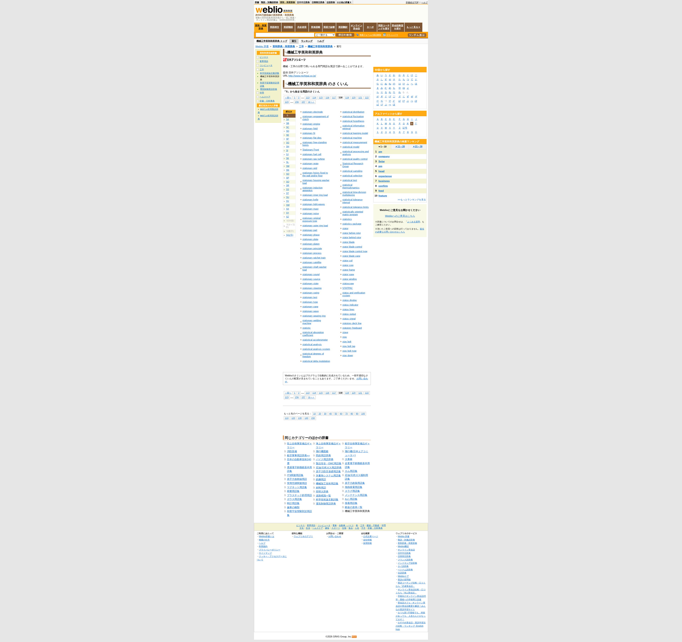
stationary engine (311, 124)
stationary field (310, 128)
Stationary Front (310, 149)
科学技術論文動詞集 (327, 499)
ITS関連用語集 (295, 475)
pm (380, 166)
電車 (334, 525)
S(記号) (289, 235)
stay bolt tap (348, 346)
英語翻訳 (343, 27)
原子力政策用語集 (355, 483)
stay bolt (346, 341)
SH (287, 146)
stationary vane (310, 306)
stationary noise (310, 213)
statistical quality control (354, 159)
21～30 (417, 146)
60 (341, 413)
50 (336, 413)
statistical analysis (312, 344)
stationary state (310, 283)
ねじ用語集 (351, 499)
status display (349, 300)
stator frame (348, 269)
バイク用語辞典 (324, 459)
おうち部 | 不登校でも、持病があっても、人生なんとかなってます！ (411, 615)
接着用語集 (351, 503)
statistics (347, 219)
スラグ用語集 (352, 491)
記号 (405, 128)
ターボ (370, 27)
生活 (308, 528)
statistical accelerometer (315, 340)
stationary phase (311, 234)
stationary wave (310, 311)
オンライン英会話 (356, 27)
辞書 (257, 2)
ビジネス (264, 57)
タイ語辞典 (403, 566)
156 (297, 102)
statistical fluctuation (353, 116)
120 (354, 97)
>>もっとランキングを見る (412, 199)
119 (347, 97)
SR (287, 185)
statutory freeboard (352, 328)
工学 (301, 46)
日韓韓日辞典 (318, 2)
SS (287, 189)
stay (344, 337)
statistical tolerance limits (355, 207)
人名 (357, 528)
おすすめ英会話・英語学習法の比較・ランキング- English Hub (411, 625)
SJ (287, 154)
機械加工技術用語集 (327, 483)
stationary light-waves (313, 204)
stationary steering (311, 288)
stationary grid (309, 168)
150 (313, 418)
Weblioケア (403, 576)
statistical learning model (355, 133)
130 (300, 418)
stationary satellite (311, 262)
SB (287, 123)
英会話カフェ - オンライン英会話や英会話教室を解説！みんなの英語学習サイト (411, 605)
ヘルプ (424, 2)
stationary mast (310, 209)
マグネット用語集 (297, 487)
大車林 (348, 459)
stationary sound (311, 274)
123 (287, 102)
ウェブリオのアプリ (303, 536)
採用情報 (367, 543)
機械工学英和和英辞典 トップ (271, 41)
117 (334, 97)
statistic (306, 328)
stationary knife (310, 199)
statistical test (349, 180)
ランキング (307, 41)
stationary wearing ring (314, 316)
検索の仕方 (264, 540)
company (384, 156)
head (381, 171)
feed (381, 190)
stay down (347, 355)
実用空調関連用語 (297, 483)
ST (287, 193)
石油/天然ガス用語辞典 (329, 467)
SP (287, 178)
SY (287, 213)
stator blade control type (354, 251)
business (384, 180)
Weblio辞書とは (266, 536)
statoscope (348, 283)
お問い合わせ (334, 536)
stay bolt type (349, 351)
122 (367, 97)
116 (327, 97)
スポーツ (335, 528)
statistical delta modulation (316, 361)
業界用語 (264, 61)
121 (360, 97)
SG (287, 142)
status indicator (350, 304)
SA (287, 119)
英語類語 (288, 27)
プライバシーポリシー (269, 550)
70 (346, 413)
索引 (294, 41)
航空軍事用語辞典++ (298, 455)
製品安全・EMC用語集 (328, 463)
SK (287, 158)
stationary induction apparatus (312, 189)
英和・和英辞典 (287, 2)
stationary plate (310, 239)
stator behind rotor (351, 237)
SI (287, 150)
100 (363, 413)
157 (303, 102)
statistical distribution (353, 112)
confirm (383, 185)
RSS (354, 637)
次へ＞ (311, 102)
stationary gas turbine (313, 159)
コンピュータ (266, 65)
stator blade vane (351, 256)
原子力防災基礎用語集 (328, 471)
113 (308, 97)
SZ (287, 217)
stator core (347, 265)
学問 (262, 93)
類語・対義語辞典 (269, 2)
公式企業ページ (370, 536)
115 (321, 97)
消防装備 (292, 451)
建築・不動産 (373, 525)
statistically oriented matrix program (352, 213)
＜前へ (288, 97)
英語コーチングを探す (384, 27)
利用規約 (263, 546)
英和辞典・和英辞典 (284, 46)
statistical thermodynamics (350, 186)
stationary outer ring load (315, 225)
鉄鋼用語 (321, 479)
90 (357, 413)
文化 (301, 528)
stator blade (348, 242)
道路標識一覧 (323, 495)
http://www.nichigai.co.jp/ (302, 75)
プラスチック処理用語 (299, 495)
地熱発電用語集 (353, 487)
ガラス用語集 (294, 499)
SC (287, 127)
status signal (349, 318)
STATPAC (347, 288)
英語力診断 (329, 27)
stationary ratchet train (314, 257)
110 (287, 418)
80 (352, 413)
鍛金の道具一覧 (353, 507)
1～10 (382, 146)
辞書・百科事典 (267, 101)
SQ (287, 182)
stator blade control (352, 246)
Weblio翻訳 (403, 546)
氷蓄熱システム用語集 (328, 475)
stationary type (310, 302)
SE (287, 135)
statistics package (351, 223)
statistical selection (352, 175)
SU (287, 197)
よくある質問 (413, 222)
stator (345, 228)
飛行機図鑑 (322, 451)
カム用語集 (351, 471)
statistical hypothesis (353, 121)
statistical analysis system (316, 349)
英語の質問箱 (404, 579)
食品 (350, 528)
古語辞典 (330, 2)
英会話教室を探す (397, 27)
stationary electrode (312, 112)
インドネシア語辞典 (407, 563)
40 (330, 413)
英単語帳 (315, 27)
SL (287, 162)
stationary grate (310, 163)
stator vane (348, 274)
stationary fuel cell (311, 154)
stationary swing (310, 292)
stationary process (311, 253)
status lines (348, 309)
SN (287, 170)
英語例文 (274, 27)
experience (385, 176)
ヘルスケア (265, 97)
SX (287, 209)
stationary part (309, 230)
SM (287, 166)
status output (349, 314)
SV (287, 201)
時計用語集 (293, 503)
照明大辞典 (322, 491)
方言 (363, 528)
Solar (381, 161)
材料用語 (321, 487)
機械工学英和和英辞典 (320, 46)
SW (287, 205)
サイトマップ (265, 553)
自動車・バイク (346, 525)
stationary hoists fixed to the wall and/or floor (315, 174)
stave (345, 332)
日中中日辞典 (303, 2)
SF (287, 139)
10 (314, 413)
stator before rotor (351, 233)
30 (325, 413)
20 (320, 413)
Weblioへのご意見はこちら (400, 215)
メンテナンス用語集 (356, 495)
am (380, 151)
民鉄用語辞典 (323, 455)
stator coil (347, 260)
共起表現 (302, 27)
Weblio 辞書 (262, 46)
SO (287, 174)
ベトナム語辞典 (405, 569)
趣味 (327, 528)
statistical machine (352, 137)
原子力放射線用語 (297, 479)
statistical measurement (354, 142)
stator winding (349, 279)
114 (314, 97)
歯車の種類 (293, 507)
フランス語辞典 (405, 559)
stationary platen (311, 244)
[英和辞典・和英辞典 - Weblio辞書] (269, 12)
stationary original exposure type (311, 219)
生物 (344, 528)
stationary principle (312, 248)
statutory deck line (351, 323)
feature (382, 195)
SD (287, 131)
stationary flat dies (311, 137)
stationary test (309, 297)
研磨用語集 (293, 491)
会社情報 (367, 540)
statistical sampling (352, 171)
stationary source (311, 279)
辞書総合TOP (412, 2)
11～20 (400, 146)
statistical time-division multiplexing (354, 193)
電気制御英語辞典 (326, 503)
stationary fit (308, 133)
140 (306, 418)
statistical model (350, 147)
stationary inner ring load (315, 195)
